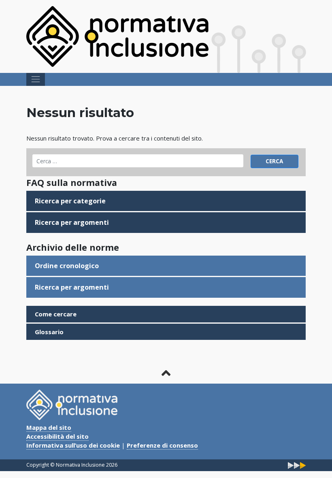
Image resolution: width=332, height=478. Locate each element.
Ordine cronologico (67, 265)
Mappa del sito (48, 427)
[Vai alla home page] (117, 36)
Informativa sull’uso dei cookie (73, 445)
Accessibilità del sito (57, 436)
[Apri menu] (35, 79)
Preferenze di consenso (162, 445)
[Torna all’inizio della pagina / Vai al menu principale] (166, 373)
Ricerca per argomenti (72, 222)
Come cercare (56, 314)
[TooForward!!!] (297, 464)
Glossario (49, 332)
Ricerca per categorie (70, 200)
